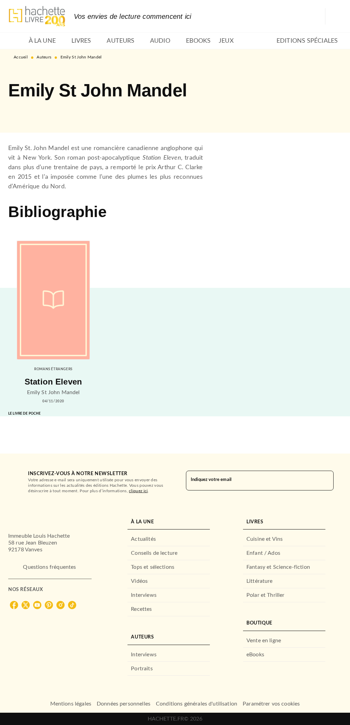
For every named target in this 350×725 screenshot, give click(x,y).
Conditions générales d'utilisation (196, 704)
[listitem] (14, 605)
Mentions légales (70, 704)
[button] (19, 113)
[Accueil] (37, 16)
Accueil (21, 57)
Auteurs (44, 57)
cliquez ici (138, 491)
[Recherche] (333, 16)
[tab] (16, 41)
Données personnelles (123, 704)
